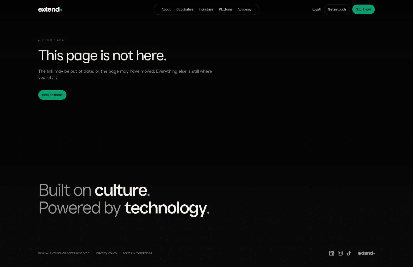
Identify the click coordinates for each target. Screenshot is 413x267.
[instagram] (340, 253)
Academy (244, 9)
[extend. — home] (50, 9)
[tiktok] (349, 253)
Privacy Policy (106, 253)
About (166, 9)
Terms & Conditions (137, 253)
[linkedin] (331, 253)
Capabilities (184, 9)
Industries (206, 9)
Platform (225, 9)
